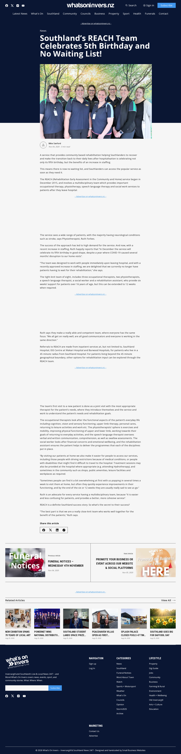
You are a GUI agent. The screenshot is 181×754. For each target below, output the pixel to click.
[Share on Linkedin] (57, 530)
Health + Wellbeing (158, 695)
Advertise (93, 736)
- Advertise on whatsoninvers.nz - (95, 23)
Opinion (120, 704)
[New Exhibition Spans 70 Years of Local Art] (18, 619)
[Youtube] (23, 5)
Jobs (151, 673)
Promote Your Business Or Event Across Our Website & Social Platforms (114, 564)
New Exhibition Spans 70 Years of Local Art (18, 633)
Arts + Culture (155, 704)
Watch (119, 682)
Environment (155, 691)
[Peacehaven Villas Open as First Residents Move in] (105, 619)
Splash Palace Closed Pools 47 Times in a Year (134, 633)
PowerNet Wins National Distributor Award (46, 633)
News (43, 30)
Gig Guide (153, 668)
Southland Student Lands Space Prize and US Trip (74, 633)
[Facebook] (6, 5)
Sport (126, 13)
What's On (37, 13)
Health (137, 13)
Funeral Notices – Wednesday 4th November (65, 563)
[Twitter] (12, 5)
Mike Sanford (55, 143)
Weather (120, 691)
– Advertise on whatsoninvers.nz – (90, 196)
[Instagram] (17, 5)
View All (166, 600)
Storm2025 (121, 709)
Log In (92, 668)
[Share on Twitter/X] (50, 530)
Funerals (150, 13)
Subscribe (166, 5)
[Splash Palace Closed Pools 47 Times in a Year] (134, 619)
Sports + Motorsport (126, 686)
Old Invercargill (156, 700)
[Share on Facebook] (43, 530)
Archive (119, 713)
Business (99, 13)
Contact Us (94, 731)
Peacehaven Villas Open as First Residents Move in (103, 633)
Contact (163, 13)
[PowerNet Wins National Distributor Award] (47, 619)
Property (114, 13)
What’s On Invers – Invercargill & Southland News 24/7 (68, 750)
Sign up (92, 664)
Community (70, 13)
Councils (86, 13)
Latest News (20, 13)
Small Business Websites (133, 750)
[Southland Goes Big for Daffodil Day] (163, 619)
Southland (53, 13)
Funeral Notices (123, 673)
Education (153, 709)
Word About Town (125, 677)
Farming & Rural (157, 686)
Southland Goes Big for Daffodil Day (161, 633)
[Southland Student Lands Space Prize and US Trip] (76, 619)
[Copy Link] (64, 530)
